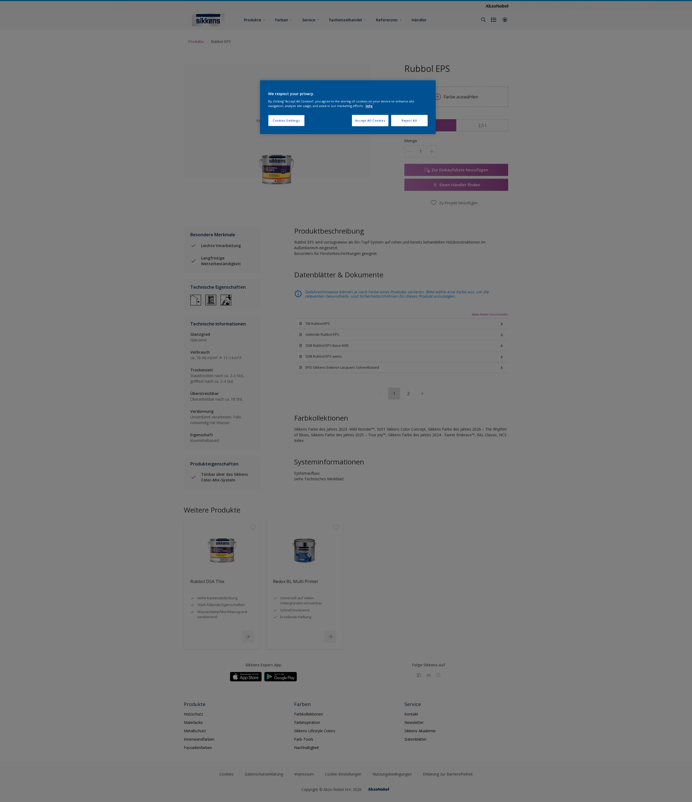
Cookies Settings (286, 120)
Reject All (409, 120)
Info (369, 106)
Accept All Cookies (370, 120)
